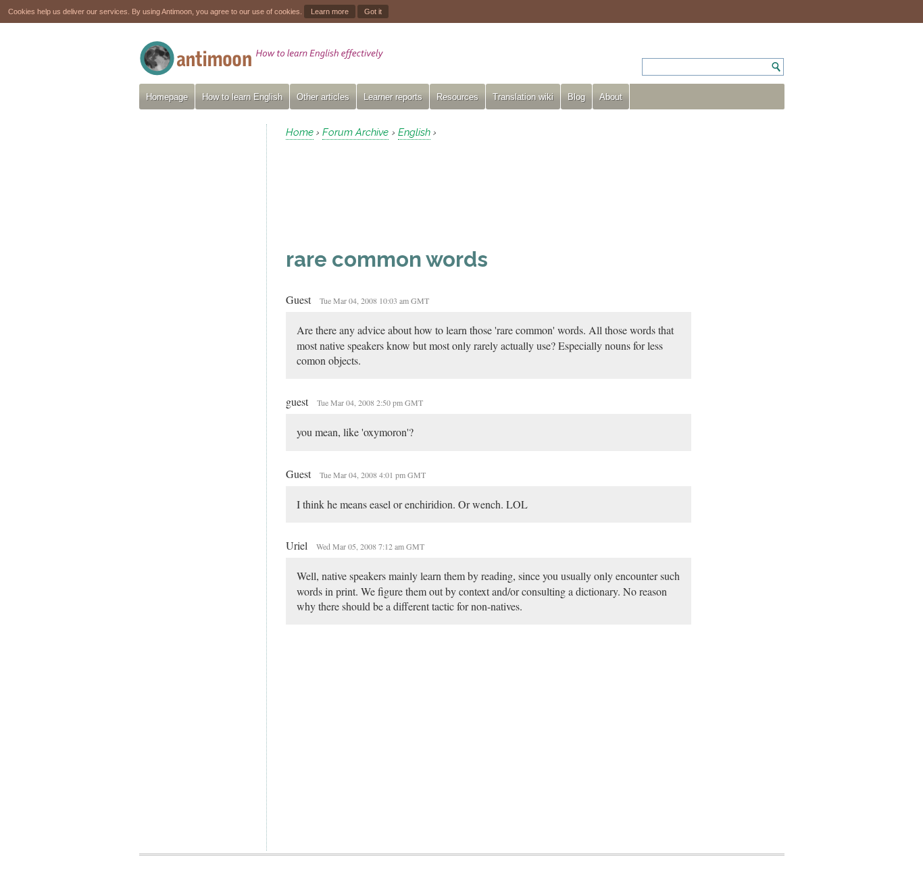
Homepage (167, 97)
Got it (373, 11)
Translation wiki (523, 97)
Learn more (330, 11)
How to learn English (242, 97)
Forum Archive (355, 132)
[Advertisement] (197, 326)
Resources (457, 97)
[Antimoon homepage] (261, 58)
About (610, 97)
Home (300, 132)
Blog (576, 97)
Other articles (323, 97)
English (414, 132)
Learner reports (393, 97)
